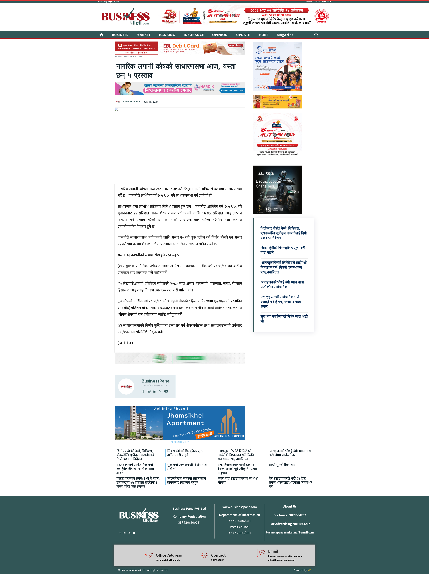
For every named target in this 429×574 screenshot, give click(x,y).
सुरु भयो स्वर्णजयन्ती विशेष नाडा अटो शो (187, 467)
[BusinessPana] (118, 101)
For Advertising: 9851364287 (290, 524)
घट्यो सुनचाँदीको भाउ (282, 465)
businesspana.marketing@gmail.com (290, 532)
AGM (139, 56)
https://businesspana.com (154, 385)
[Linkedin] (154, 391)
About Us (289, 506)
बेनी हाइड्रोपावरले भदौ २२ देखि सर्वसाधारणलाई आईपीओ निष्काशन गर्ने (290, 482)
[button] (316, 35)
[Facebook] (143, 391)
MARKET (129, 56)
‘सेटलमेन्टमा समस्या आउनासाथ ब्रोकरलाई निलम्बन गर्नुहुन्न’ (186, 480)
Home (118, 56)
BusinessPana (131, 101)
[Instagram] (149, 391)
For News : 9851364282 (290, 515)
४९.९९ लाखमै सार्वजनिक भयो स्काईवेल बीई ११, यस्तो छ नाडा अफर (281, 302)
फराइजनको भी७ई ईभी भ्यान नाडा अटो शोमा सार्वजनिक (290, 453)
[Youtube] (166, 391)
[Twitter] (160, 391)
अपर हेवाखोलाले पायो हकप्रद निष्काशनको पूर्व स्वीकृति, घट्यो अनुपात (237, 469)
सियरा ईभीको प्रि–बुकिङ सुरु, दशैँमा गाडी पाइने (185, 453)
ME (309, 570)
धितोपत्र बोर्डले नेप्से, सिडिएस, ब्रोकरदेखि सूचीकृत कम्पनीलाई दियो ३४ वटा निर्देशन (284, 233)
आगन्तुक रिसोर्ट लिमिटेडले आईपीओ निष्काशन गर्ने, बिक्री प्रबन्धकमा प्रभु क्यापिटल (284, 267)
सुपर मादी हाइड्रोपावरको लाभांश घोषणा (238, 480)
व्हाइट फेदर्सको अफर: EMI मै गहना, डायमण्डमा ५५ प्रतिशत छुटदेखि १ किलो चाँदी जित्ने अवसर (138, 482)
